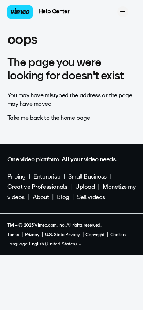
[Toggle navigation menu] (123, 12)
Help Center (54, 11)
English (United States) (53, 244)
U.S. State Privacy (62, 234)
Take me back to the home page (48, 118)
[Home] (20, 12)
